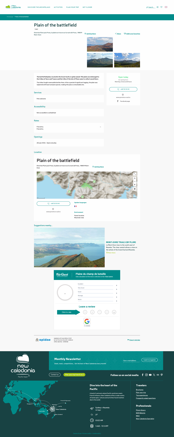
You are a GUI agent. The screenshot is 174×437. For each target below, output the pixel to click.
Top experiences (142, 395)
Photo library (141, 410)
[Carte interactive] (158, 7)
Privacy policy (87, 433)
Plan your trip (141, 392)
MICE (138, 416)
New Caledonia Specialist (145, 419)
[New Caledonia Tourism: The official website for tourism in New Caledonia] (13, 7)
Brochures (139, 390)
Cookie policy (96, 433)
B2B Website (140, 413)
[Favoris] (161, 7)
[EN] (166, 7)
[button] (151, 7)
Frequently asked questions (146, 398)
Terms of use (77, 433)
